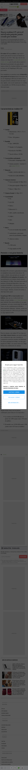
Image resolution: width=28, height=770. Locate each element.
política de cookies (17, 381)
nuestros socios (21, 367)
